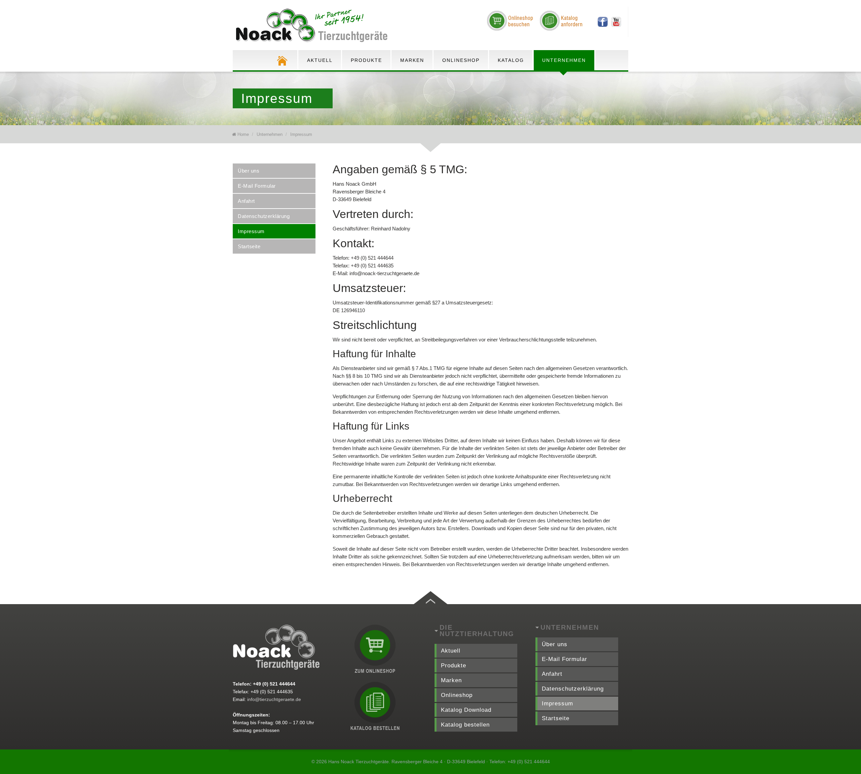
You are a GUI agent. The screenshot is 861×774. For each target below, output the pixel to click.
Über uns (248, 171)
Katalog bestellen (465, 725)
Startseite (249, 246)
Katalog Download (466, 710)
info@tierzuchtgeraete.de (274, 699)
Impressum (301, 134)
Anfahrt (246, 201)
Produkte (366, 60)
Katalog (511, 60)
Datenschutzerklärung (264, 216)
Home (243, 134)
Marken (412, 60)
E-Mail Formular (257, 186)
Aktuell (320, 60)
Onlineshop (461, 60)
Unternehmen (564, 60)
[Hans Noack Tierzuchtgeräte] (313, 25)
